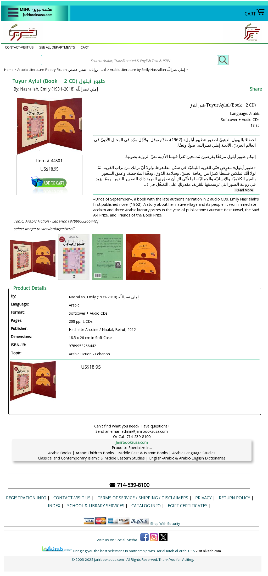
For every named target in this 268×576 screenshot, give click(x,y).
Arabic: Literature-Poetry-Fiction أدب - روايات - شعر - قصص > (63, 69)
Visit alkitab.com (208, 550)
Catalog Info (146, 506)
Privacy (203, 498)
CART (250, 13)
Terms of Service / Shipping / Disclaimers (143, 498)
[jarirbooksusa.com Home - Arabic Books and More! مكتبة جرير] (22, 40)
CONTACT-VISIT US (19, 47)
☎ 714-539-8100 (129, 484)
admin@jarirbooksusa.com (144, 431)
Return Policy (234, 498)
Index (54, 506)
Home (9, 69)
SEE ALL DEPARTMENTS (57, 47)
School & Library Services (95, 506)
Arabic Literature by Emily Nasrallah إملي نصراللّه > (149, 69)
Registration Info (26, 498)
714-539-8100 (138, 436)
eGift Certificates (188, 506)
